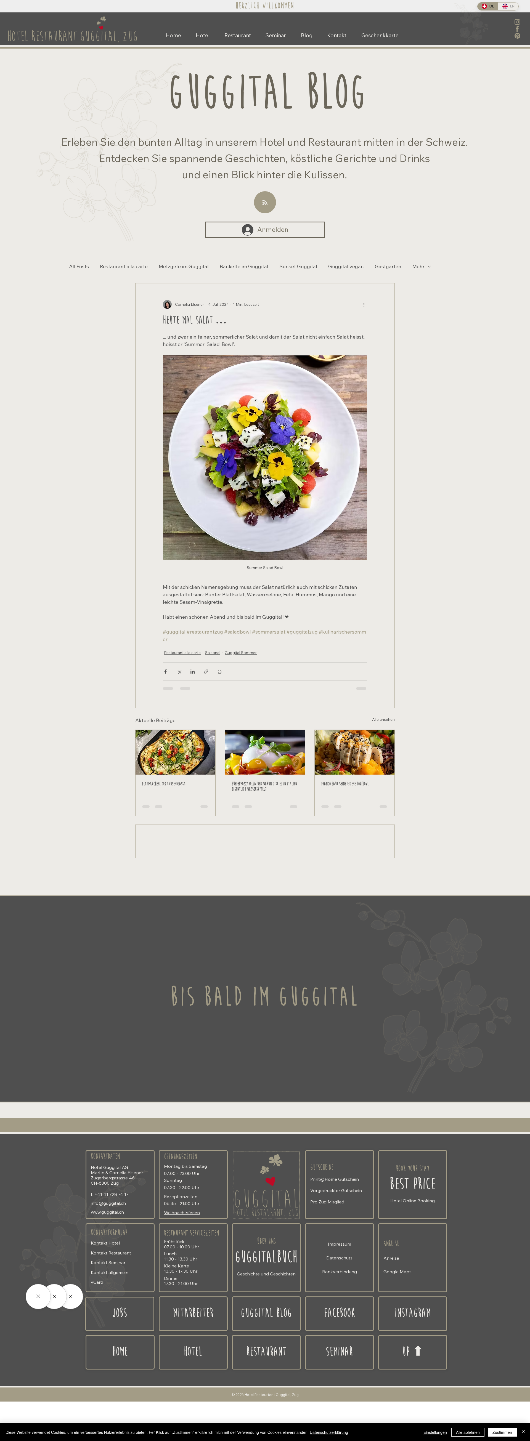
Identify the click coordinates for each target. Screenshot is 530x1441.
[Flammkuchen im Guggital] (175, 752)
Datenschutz (339, 1301)
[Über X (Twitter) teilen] (179, 671)
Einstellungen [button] (435, 1432)
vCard (97, 1326)
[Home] (412, 1396)
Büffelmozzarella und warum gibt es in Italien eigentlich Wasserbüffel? (264, 787)
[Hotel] (70, 1296)
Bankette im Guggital (244, 267)
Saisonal (212, 652)
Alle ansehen (383, 719)
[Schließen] (523, 1432)
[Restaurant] (54, 1296)
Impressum (339, 1288)
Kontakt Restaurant (111, 1296)
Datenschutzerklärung (329, 1432)
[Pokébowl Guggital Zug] (354, 752)
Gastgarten (388, 267)
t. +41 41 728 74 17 (110, 1238)
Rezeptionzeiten (180, 1240)
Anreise (391, 1287)
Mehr (418, 267)
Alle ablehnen (468, 1432)
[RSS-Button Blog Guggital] (265, 202)
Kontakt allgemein (109, 1316)
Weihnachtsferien (182, 1256)
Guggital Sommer (241, 652)
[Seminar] (38, 1296)
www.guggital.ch (107, 1256)
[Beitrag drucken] (219, 671)
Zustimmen (502, 1432)
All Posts (79, 267)
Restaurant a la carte (124, 267)
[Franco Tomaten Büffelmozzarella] (265, 752)
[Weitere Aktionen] (364, 304)
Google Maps (397, 1315)
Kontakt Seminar (108, 1306)
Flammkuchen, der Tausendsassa (164, 784)
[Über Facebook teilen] (165, 671)
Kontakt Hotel (105, 1287)
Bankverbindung (339, 1315)
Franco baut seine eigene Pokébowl (345, 784)
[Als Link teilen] (206, 671)
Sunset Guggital (298, 267)
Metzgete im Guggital (184, 267)
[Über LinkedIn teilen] (192, 671)
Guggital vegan (346, 267)
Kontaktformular (109, 1276)
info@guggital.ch (108, 1247)
